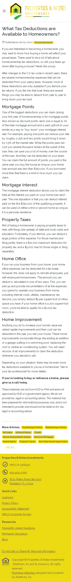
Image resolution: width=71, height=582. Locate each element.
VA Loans (7, 432)
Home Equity (9, 441)
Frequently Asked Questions (18, 528)
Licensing (7, 497)
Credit (38, 432)
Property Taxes (27, 441)
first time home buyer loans (53, 441)
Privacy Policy (10, 503)
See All (10, 447)
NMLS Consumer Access (16, 514)
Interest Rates (23, 432)
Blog (5, 539)
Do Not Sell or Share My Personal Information (28, 551)
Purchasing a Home (43, 42)
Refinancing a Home (56, 427)
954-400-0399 (18, 472)
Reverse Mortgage (43, 437)
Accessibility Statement (15, 508)
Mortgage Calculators (14, 533)
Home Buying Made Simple (17, 437)
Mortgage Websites (24, 572)
